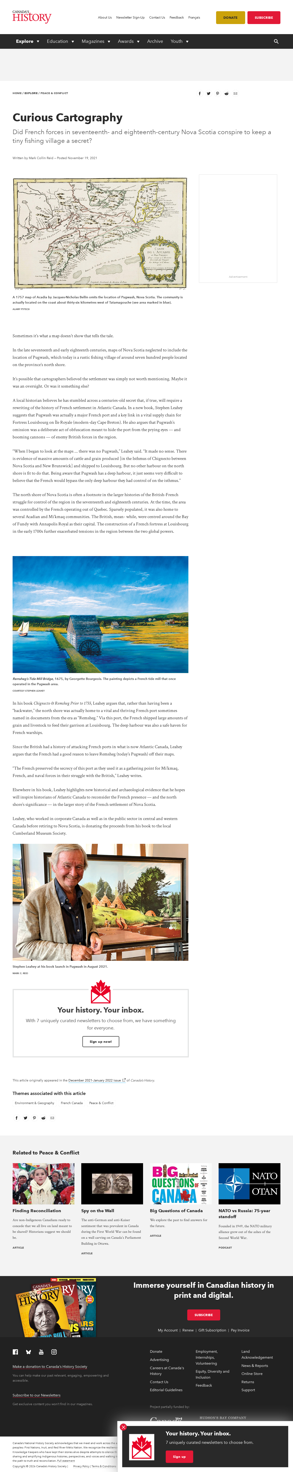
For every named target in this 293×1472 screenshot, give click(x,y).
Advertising (159, 1360)
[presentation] (43, 1183)
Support (248, 1390)
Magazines (94, 41)
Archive (155, 41)
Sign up (179, 1456)
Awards (126, 41)
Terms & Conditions (104, 1466)
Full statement (66, 1460)
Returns (247, 1382)
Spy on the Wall (97, 1210)
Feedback (177, 17)
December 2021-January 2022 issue (97, 1080)
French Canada (72, 1103)
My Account (168, 1330)
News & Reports (254, 1365)
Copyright (19, 1466)
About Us (105, 17)
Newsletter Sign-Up (130, 17)
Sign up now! (101, 1041)
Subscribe (264, 17)
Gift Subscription (212, 1330)
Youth (177, 41)
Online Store (252, 1374)
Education (58, 41)
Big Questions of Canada (176, 1210)
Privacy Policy (81, 1466)
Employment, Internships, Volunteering (207, 1357)
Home (17, 93)
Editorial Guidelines (166, 1390)
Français (194, 17)
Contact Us (157, 17)
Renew (188, 1330)
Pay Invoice (240, 1330)
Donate (230, 17)
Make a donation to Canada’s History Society (50, 1366)
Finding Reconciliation (37, 1210)
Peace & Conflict (54, 93)
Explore (25, 41)
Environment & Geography (34, 1103)
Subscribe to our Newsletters (36, 1395)
